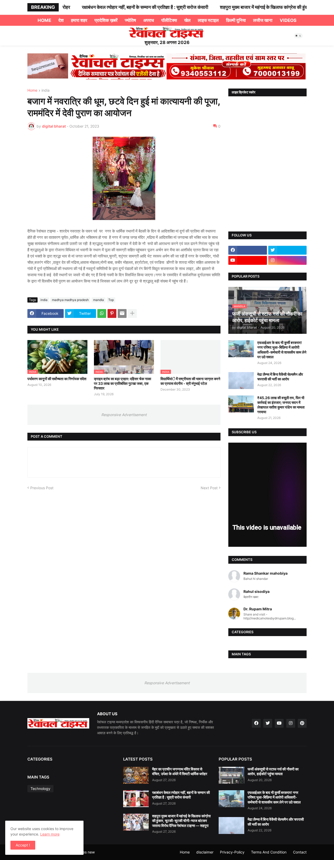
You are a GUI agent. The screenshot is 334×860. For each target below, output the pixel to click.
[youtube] (247, 260)
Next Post (209, 488)
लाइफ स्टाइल (208, 20)
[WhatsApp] (101, 313)
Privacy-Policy (232, 852)
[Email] (122, 313)
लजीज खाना (262, 20)
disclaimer (204, 852)
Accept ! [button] (23, 845)
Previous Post (41, 488)
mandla (98, 300)
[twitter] (287, 250)
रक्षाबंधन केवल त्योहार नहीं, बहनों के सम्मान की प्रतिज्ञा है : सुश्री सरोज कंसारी (136, 7)
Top (111, 300)
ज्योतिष (130, 20)
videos (288, 20)
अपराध (148, 20)
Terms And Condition (269, 852)
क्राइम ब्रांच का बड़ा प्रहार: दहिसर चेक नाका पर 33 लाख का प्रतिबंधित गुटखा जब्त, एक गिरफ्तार (122, 383)
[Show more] (132, 313)
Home (44, 20)
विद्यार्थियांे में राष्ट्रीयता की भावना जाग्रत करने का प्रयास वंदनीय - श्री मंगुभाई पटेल (190, 381)
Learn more (49, 834)
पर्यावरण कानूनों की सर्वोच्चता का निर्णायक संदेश (56, 378)
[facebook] (247, 250)
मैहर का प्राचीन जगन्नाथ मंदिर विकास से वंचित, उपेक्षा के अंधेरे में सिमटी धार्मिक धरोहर (179, 771)
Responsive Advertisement (124, 414)
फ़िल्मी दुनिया (236, 20)
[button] (298, 35)
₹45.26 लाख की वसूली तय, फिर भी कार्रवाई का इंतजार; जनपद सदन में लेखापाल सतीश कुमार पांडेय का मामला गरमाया (281, 405)
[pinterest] (302, 723)
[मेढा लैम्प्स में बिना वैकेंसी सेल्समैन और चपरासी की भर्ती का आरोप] (241, 380)
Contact (300, 852)
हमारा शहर (79, 20)
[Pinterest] (112, 313)
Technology (40, 788)
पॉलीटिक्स (169, 20)
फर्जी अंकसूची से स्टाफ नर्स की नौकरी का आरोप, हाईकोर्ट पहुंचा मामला (273, 771)
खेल (187, 20)
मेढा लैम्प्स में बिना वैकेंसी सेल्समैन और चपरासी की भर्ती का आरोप (280, 376)
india (45, 90)
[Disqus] (123, 555)
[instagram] (287, 260)
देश (61, 20)
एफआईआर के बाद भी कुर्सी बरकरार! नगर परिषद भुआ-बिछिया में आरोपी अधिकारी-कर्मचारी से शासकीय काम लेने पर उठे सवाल (281, 349)
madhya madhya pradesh (70, 300)
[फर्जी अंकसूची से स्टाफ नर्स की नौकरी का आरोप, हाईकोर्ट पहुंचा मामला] (231, 775)
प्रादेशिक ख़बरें (105, 20)
